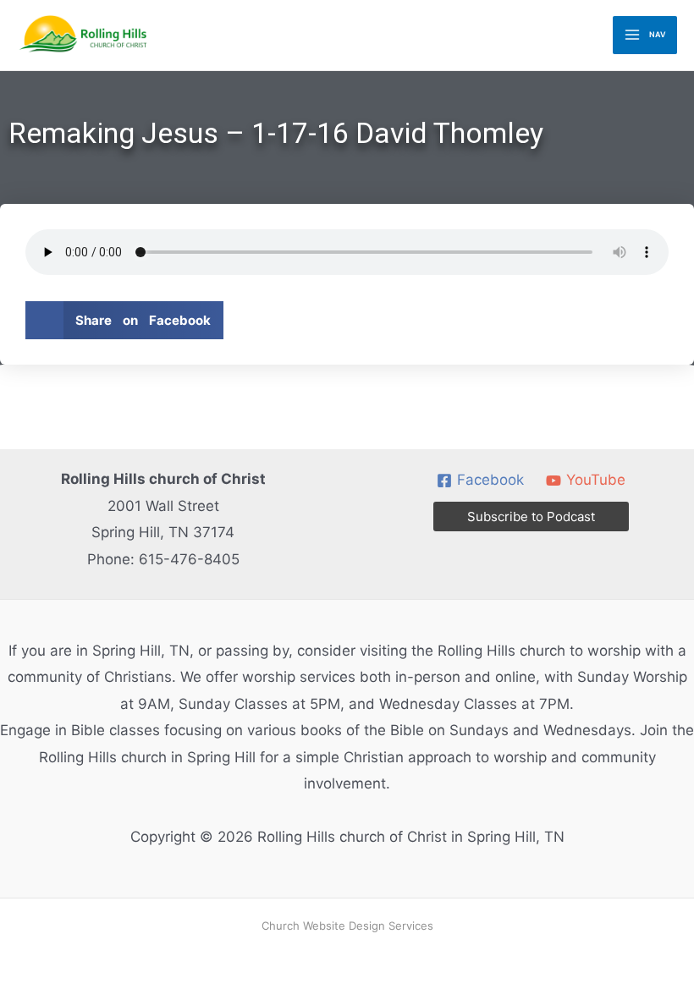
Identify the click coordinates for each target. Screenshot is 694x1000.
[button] (124, 320)
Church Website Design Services (347, 925)
